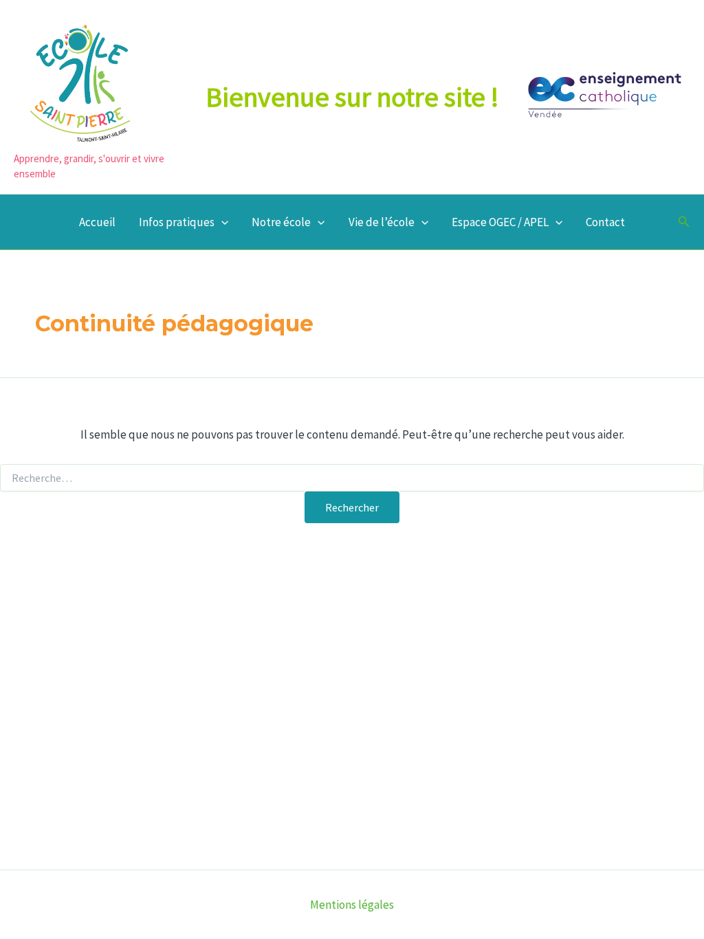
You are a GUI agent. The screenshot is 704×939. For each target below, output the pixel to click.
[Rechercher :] (352, 478)
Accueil (97, 222)
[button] (221, 222)
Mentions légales (352, 904)
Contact (605, 222)
